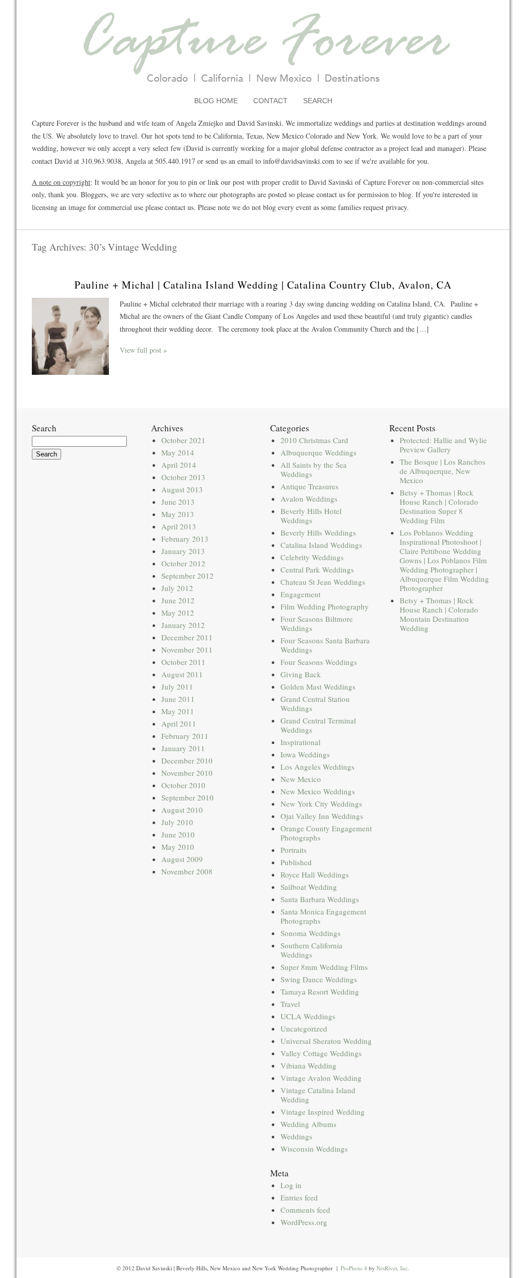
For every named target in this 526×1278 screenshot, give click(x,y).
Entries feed (299, 1197)
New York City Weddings (321, 803)
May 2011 (177, 711)
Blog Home (216, 100)
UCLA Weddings (307, 1016)
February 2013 (185, 538)
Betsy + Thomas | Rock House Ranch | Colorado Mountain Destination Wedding (439, 614)
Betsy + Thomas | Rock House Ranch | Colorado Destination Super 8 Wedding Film (439, 506)
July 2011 (177, 686)
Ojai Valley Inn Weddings (321, 816)
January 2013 (183, 551)
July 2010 (177, 822)
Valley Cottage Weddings (321, 1053)
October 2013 (183, 477)
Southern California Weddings (311, 950)
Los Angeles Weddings (317, 766)
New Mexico (300, 779)
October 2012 (183, 563)
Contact (270, 100)
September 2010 (187, 797)
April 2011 (178, 723)
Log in (291, 1185)
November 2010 (187, 773)
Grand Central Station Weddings (315, 703)
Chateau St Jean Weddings (322, 582)
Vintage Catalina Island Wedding (317, 1094)
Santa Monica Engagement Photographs (323, 916)
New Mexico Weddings (317, 791)
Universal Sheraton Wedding (326, 1041)
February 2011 (185, 736)
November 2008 (187, 871)
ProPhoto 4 (354, 1268)
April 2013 (178, 526)
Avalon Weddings (308, 498)
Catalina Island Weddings (321, 545)
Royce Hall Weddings (314, 874)
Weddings (296, 1136)
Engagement (300, 594)
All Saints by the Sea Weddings (313, 469)
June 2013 (178, 502)
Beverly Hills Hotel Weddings (311, 515)
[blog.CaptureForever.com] (263, 89)
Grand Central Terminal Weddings (318, 725)
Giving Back (300, 674)
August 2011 (182, 674)
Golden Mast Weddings (317, 686)
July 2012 (177, 588)
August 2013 (182, 489)
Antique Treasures (309, 486)
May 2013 (177, 514)
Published (296, 862)
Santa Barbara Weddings (319, 899)
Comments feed (305, 1210)
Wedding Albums (308, 1124)
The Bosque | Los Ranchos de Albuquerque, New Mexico (442, 470)
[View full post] (70, 336)
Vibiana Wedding (308, 1065)
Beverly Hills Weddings (318, 532)
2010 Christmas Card (314, 440)
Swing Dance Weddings (318, 979)
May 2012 (177, 612)
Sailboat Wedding (308, 887)
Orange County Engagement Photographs (326, 833)
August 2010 (182, 810)
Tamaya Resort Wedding (319, 991)
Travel (290, 1004)
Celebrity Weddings (312, 557)
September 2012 (187, 575)
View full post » (143, 350)
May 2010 (177, 847)
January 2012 (183, 625)
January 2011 (183, 748)
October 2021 (183, 440)
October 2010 (183, 785)
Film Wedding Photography (324, 606)
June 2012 (178, 600)
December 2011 (187, 637)
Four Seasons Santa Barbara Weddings (325, 645)
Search (317, 100)
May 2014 (177, 452)
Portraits (293, 850)
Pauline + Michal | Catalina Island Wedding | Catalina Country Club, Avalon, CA (263, 285)
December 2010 (187, 760)
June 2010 (178, 834)
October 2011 (183, 662)
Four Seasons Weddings (318, 662)
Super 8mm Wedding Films (324, 967)
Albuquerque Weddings (318, 452)
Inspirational (300, 742)
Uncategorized (303, 1028)
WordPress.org (303, 1222)
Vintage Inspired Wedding (322, 1112)
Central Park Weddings (317, 569)
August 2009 (182, 859)
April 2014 (178, 465)
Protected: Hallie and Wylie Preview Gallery (443, 444)
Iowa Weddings (305, 754)
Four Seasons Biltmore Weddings (316, 623)
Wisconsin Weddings (314, 1148)
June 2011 (178, 699)
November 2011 (187, 649)
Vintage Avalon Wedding (321, 1078)
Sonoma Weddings (310, 933)
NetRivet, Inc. (393, 1268)
